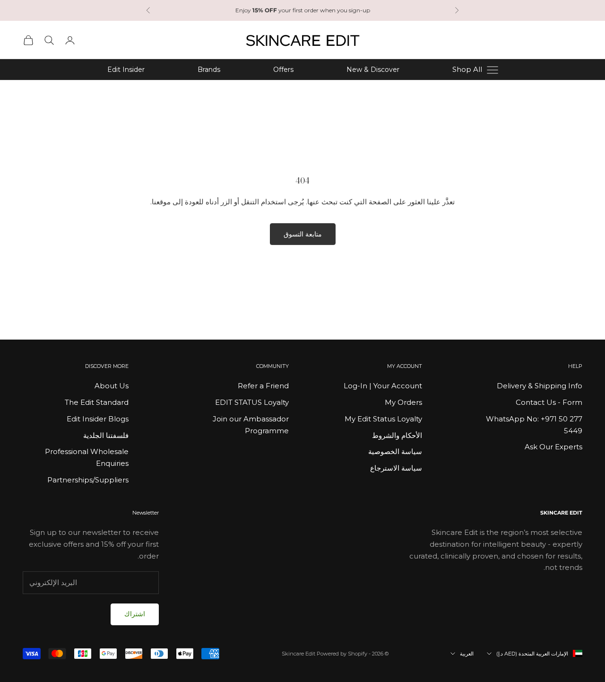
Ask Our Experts (553, 446)
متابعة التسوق (303, 234)
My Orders (403, 402)
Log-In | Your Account (383, 385)
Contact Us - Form (549, 402)
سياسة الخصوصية (395, 451)
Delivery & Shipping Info (539, 385)
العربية (467, 653)
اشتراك (134, 614)
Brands (209, 69)
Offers (283, 69)
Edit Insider (126, 69)
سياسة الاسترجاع (396, 467)
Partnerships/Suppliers (88, 479)
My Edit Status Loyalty (383, 418)
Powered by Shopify (342, 653)
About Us (112, 385)
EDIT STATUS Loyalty (252, 402)
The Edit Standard (97, 402)
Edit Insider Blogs (98, 418)
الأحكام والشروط (397, 435)
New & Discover (372, 69)
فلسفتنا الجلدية (106, 435)
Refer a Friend (263, 385)
